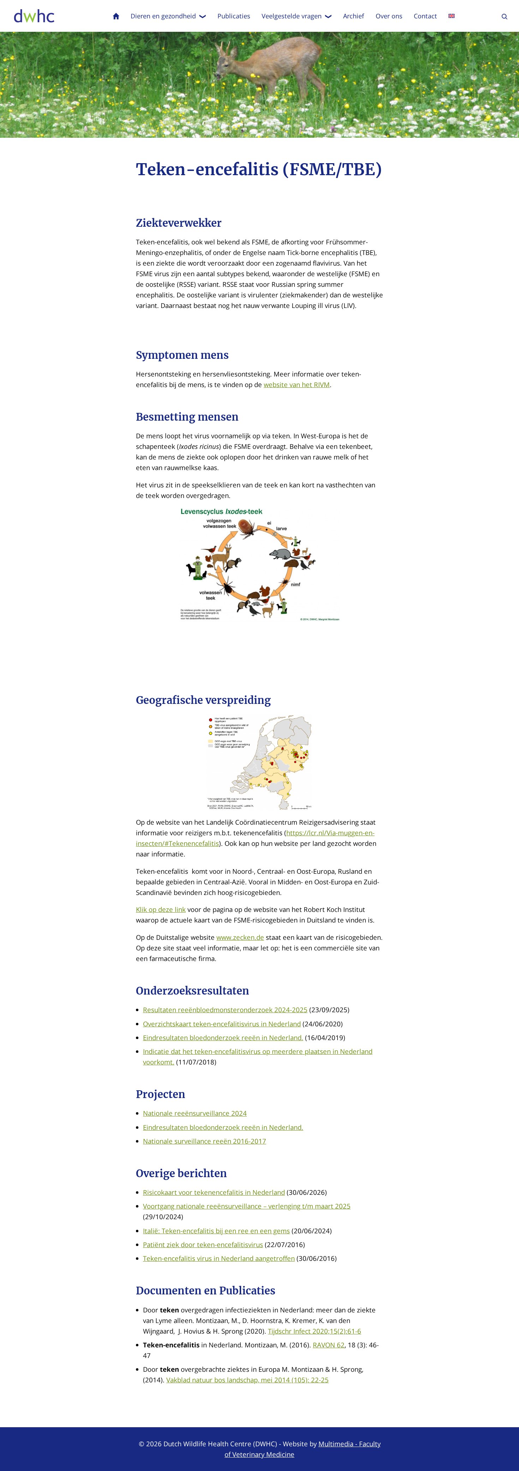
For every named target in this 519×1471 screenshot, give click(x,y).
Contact (425, 16)
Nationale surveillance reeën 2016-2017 (204, 1141)
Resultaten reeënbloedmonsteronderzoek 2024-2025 (225, 1009)
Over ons (389, 16)
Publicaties (233, 16)
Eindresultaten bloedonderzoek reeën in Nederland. (223, 1037)
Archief (353, 16)
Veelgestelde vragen (292, 16)
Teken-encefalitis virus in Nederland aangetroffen (219, 1258)
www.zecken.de (240, 937)
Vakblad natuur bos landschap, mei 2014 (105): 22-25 (247, 1379)
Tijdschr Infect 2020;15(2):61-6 (314, 1331)
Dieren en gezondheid (163, 16)
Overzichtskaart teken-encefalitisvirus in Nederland (222, 1023)
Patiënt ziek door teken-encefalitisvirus (203, 1244)
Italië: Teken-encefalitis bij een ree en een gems (216, 1230)
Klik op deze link (161, 909)
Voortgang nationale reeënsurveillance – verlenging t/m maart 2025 (247, 1206)
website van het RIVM (297, 384)
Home (116, 16)
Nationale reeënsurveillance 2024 (195, 1113)
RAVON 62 (329, 1344)
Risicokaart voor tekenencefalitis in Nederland (214, 1192)
